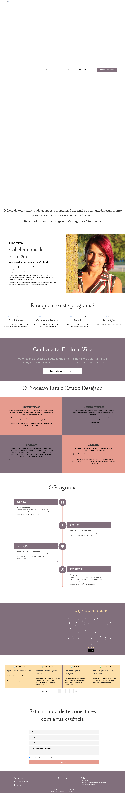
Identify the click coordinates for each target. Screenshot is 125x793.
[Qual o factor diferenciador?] (19, 676)
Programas (55, 70)
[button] (83, 69)
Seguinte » (78, 691)
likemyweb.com (70, 791)
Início (47, 70)
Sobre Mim (72, 70)
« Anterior (45, 691)
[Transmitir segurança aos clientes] (48, 676)
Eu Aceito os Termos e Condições (42, 758)
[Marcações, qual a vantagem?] (77, 676)
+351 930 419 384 (23, 782)
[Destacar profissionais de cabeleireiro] (105, 676)
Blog (64, 70)
